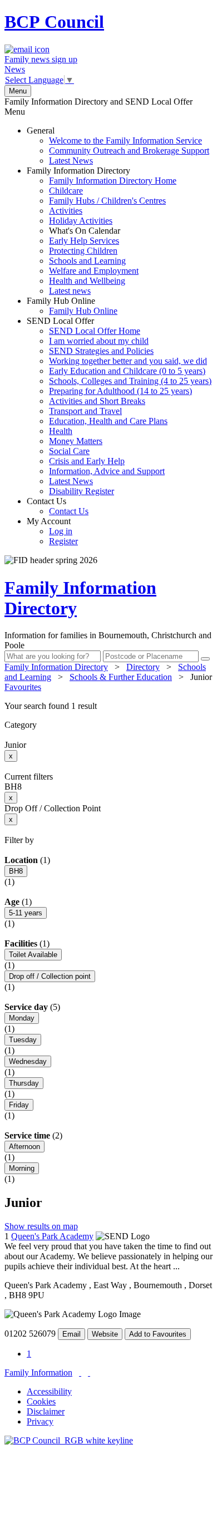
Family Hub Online (72, 306)
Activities (65, 210)
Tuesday (23, 1040)
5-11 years (25, 913)
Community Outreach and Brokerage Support (129, 150)
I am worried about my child (99, 341)
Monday (21, 1018)
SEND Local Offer (119, 406)
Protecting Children (83, 250)
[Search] (205, 659)
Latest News (71, 160)
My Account (52, 531)
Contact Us (57, 506)
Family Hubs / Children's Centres (107, 200)
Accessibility (49, 1391)
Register (63, 541)
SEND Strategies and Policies (101, 351)
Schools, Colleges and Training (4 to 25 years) (130, 381)
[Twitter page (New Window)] (80, 1372)
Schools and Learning (87, 260)
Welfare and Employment (94, 270)
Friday (19, 1105)
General (118, 145)
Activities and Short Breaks (97, 401)
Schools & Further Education (121, 677)
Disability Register (81, 491)
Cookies (41, 1401)
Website (105, 1334)
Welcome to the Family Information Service (125, 140)
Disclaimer (46, 1411)
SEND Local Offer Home (94, 331)
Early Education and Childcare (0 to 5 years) (127, 371)
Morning (21, 1168)
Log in (60, 531)
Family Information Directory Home (112, 180)
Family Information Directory (101, 230)
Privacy (40, 1421)
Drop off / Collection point (50, 976)
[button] (108, 706)
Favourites (22, 687)
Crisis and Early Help (87, 461)
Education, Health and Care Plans (108, 421)
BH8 (16, 871)
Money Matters (75, 441)
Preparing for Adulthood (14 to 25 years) (120, 391)
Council (54, 22)
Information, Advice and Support (107, 471)
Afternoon (24, 1146)
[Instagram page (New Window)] (89, 1372)
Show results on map (41, 1226)
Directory (143, 667)
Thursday (24, 1083)
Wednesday (28, 1061)
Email (71, 1334)
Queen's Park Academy (52, 1236)
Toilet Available (33, 954)
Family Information (38, 1372)
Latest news (70, 290)
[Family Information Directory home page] (68, 1440)
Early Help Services (84, 240)
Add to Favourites (157, 1334)
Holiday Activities (80, 220)
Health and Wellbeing (87, 280)
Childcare (66, 190)
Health (60, 431)
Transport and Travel (85, 411)
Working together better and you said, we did (128, 361)
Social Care (69, 451)
